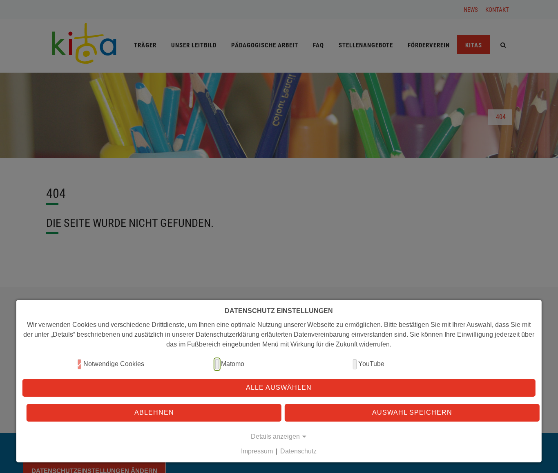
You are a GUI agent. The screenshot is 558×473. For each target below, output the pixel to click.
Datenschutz (298, 451)
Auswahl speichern (412, 412)
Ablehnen (154, 412)
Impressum (257, 451)
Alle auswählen (279, 387)
